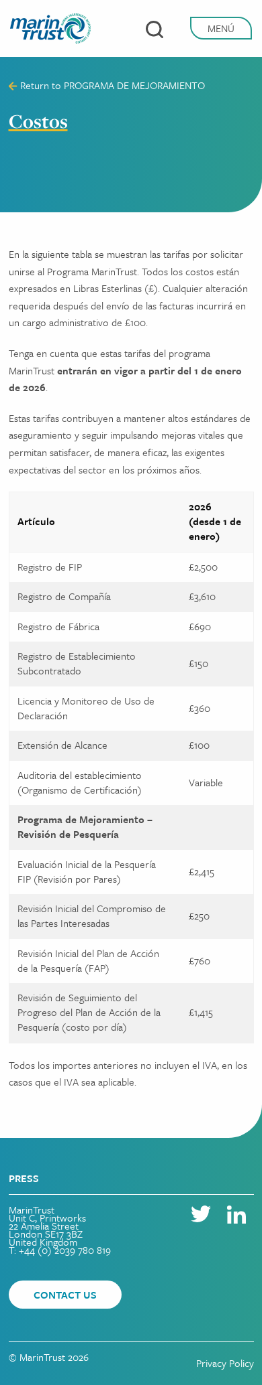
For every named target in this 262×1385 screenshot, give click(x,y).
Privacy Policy (225, 1363)
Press (24, 1178)
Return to (111, 85)
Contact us (65, 1294)
